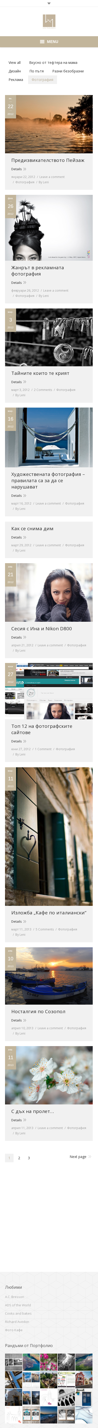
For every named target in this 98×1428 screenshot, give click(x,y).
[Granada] (14, 1380)
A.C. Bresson (14, 1297)
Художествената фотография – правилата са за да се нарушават (48, 480)
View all (15, 62)
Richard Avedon (17, 1321)
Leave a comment (52, 177)
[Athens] (49, 1415)
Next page (78, 1156)
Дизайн (15, 71)
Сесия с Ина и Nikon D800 (41, 629)
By (44, 182)
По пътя (36, 71)
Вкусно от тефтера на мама (53, 62)
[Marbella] (14, 1397)
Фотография (42, 79)
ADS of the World (18, 1305)
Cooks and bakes (18, 1313)
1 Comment (43, 749)
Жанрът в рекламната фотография (37, 270)
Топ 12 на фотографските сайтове (41, 729)
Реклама (16, 79)
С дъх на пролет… (32, 1111)
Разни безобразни (68, 71)
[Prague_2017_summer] (49, 1380)
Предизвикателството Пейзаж (47, 160)
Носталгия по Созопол (38, 1011)
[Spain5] (31, 1397)
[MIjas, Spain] (84, 1397)
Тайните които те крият (40, 373)
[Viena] (49, 1362)
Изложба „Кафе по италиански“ (48, 913)
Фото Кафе (14, 1330)
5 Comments (45, 929)
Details (16, 169)
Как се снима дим (32, 528)
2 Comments (43, 390)
